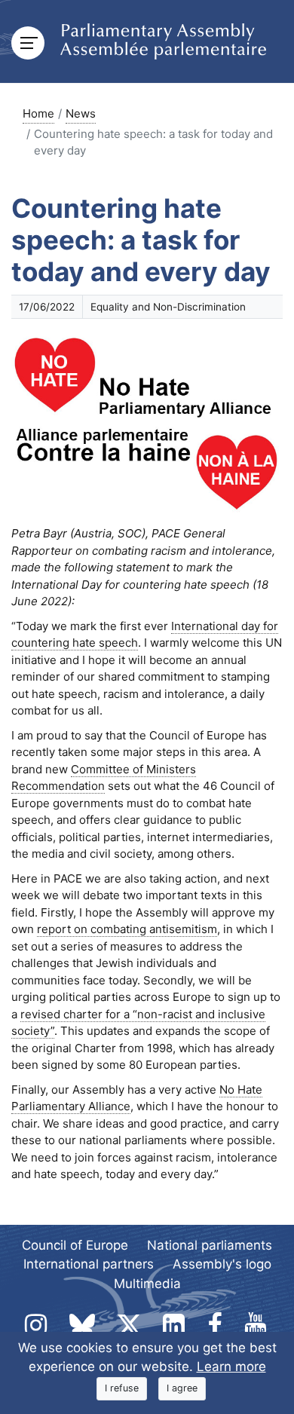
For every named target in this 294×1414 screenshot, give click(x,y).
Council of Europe (75, 1245)
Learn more (231, 1366)
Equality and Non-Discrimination (168, 307)
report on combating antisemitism (127, 929)
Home (38, 113)
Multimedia (147, 1283)
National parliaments (209, 1245)
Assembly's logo (222, 1264)
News (81, 113)
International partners (88, 1264)
